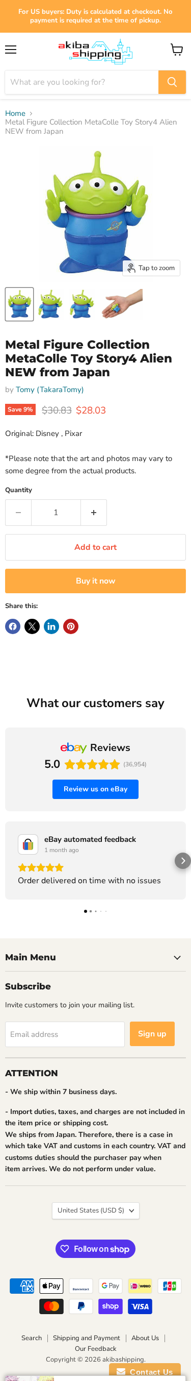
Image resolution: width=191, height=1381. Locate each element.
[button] (8, 861)
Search (31, 1338)
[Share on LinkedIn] (51, 626)
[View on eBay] (28, 844)
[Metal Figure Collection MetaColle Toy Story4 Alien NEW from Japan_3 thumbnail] (82, 304)
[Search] (172, 82)
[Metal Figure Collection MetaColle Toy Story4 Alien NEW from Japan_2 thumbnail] (50, 304)
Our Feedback (96, 1348)
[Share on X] (32, 626)
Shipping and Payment (86, 1338)
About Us (145, 1338)
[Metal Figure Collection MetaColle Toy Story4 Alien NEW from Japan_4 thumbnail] (121, 304)
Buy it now (96, 581)
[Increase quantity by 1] (94, 512)
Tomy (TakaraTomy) (50, 389)
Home (15, 113)
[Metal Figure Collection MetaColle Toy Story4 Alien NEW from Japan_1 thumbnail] (19, 304)
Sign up (152, 1033)
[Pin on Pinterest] (70, 626)
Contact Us (149, 1372)
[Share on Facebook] (12, 626)
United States (91, 1210)
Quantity (18, 490)
